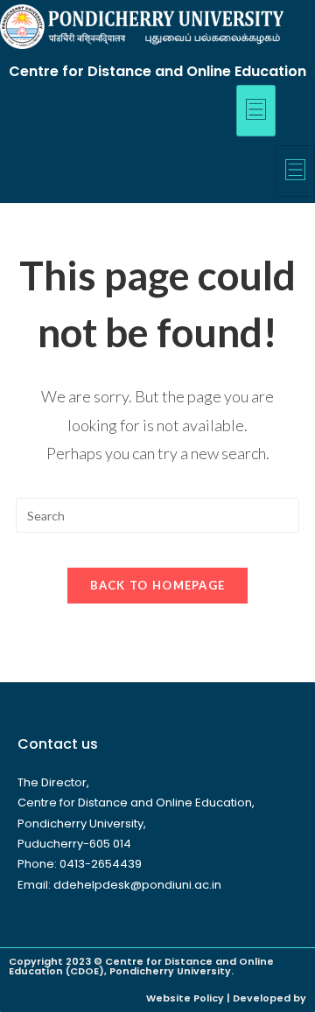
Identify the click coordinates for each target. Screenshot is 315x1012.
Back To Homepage (158, 585)
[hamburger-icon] (256, 110)
